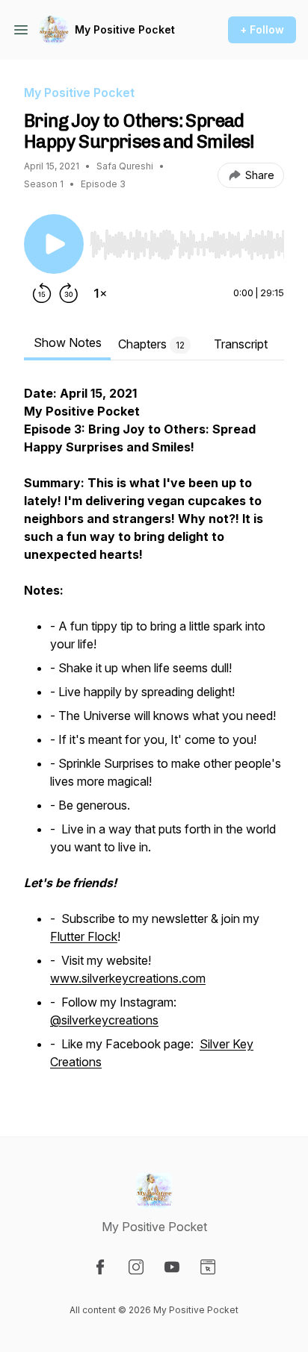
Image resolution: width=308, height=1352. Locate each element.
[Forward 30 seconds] (68, 293)
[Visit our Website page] (207, 1266)
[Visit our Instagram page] (136, 1266)
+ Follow (262, 29)
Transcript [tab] (241, 344)
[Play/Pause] (54, 244)
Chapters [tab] (151, 344)
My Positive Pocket (125, 29)
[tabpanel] (154, 736)
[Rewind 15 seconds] (41, 293)
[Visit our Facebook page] (100, 1266)
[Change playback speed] (100, 293)
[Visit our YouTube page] (171, 1266)
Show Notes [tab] (68, 342)
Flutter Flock (83, 936)
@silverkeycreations (104, 1020)
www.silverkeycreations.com (128, 978)
